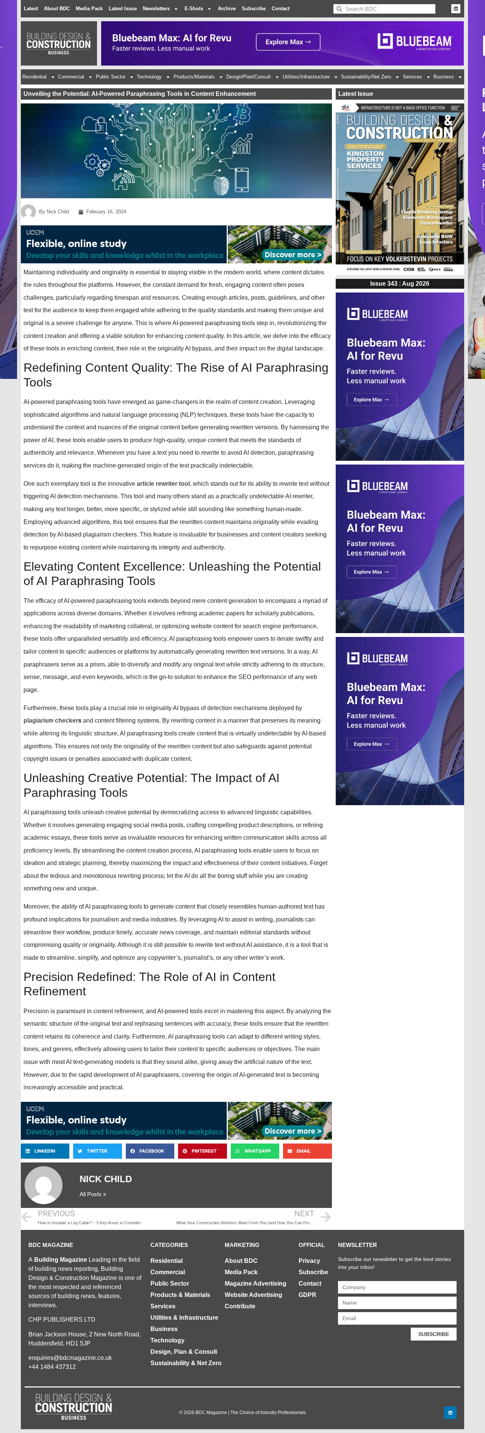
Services (412, 77)
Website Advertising (253, 1295)
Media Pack (89, 8)
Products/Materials (194, 77)
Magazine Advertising (255, 1283)
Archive (227, 8)
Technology (149, 77)
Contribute (240, 1306)
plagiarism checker (50, 720)
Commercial (71, 77)
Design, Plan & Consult (183, 1352)
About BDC (57, 8)
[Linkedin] (455, 8)
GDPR (307, 1295)
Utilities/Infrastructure (306, 77)
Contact (280, 8)
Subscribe (254, 8)
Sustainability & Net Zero (186, 1363)
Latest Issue (123, 8)
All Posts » (93, 1194)
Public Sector (110, 77)
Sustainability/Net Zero (366, 77)
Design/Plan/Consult (248, 77)
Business (443, 77)
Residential (34, 77)
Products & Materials (180, 1295)
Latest (31, 8)
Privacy (309, 1261)
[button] (45, 1151)
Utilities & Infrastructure (184, 1317)
